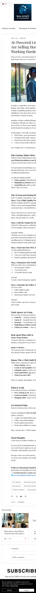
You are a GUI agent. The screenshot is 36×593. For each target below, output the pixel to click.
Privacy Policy (14, 586)
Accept (27, 590)
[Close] (33, 582)
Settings (9, 590)
